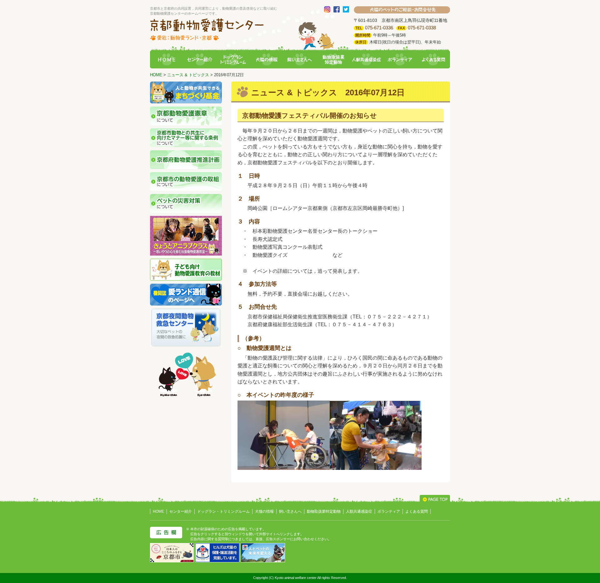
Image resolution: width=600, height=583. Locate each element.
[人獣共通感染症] (366, 60)
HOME (156, 74)
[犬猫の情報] (266, 60)
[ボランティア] (400, 60)
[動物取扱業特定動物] (333, 60)
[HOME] (167, 60)
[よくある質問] (433, 60)
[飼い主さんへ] (300, 60)
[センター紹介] (199, 60)
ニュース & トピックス (188, 74)
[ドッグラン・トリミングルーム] (233, 60)
